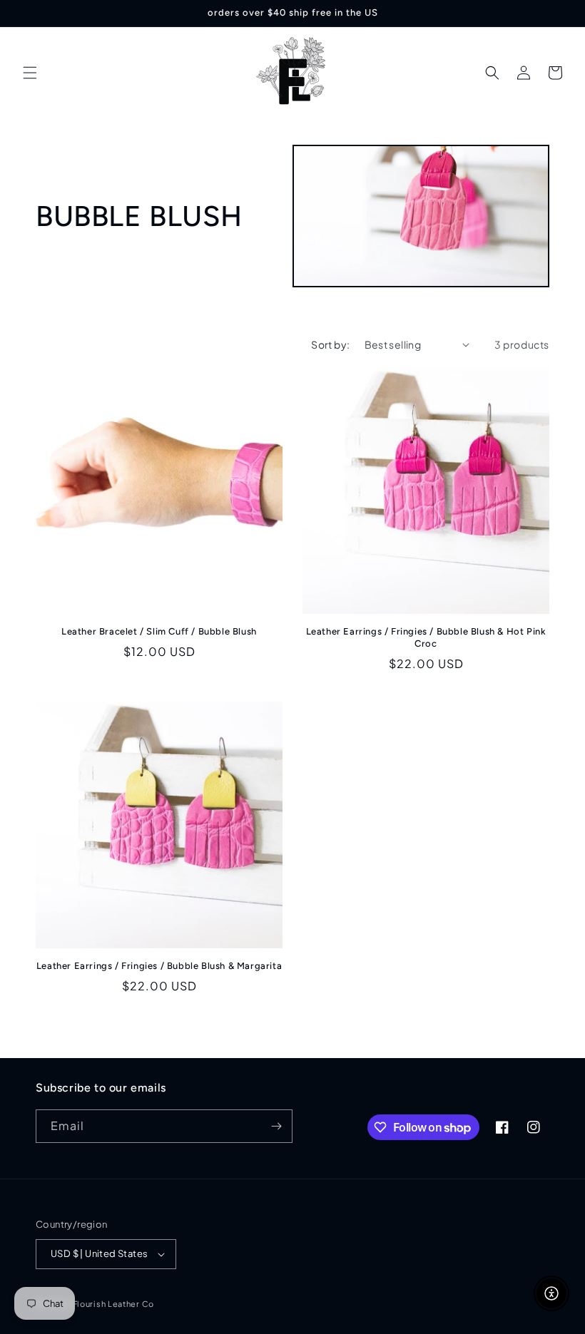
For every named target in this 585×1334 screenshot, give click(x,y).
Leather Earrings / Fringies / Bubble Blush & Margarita (159, 965)
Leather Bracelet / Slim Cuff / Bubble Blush (159, 631)
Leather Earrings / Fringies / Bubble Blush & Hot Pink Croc (426, 637)
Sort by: (330, 344)
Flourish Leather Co (113, 1303)
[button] (30, 72)
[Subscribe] (276, 1126)
